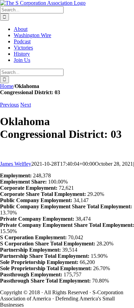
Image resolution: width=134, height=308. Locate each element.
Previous (9, 105)
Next (25, 105)
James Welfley (15, 164)
